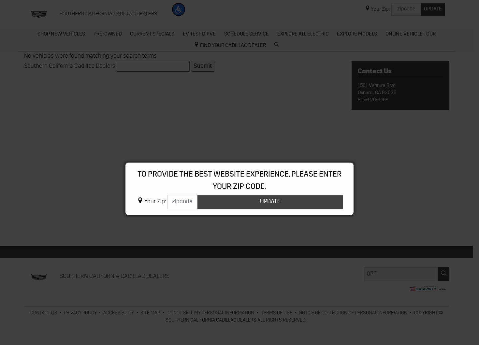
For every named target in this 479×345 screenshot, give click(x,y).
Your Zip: (155, 202)
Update (270, 202)
